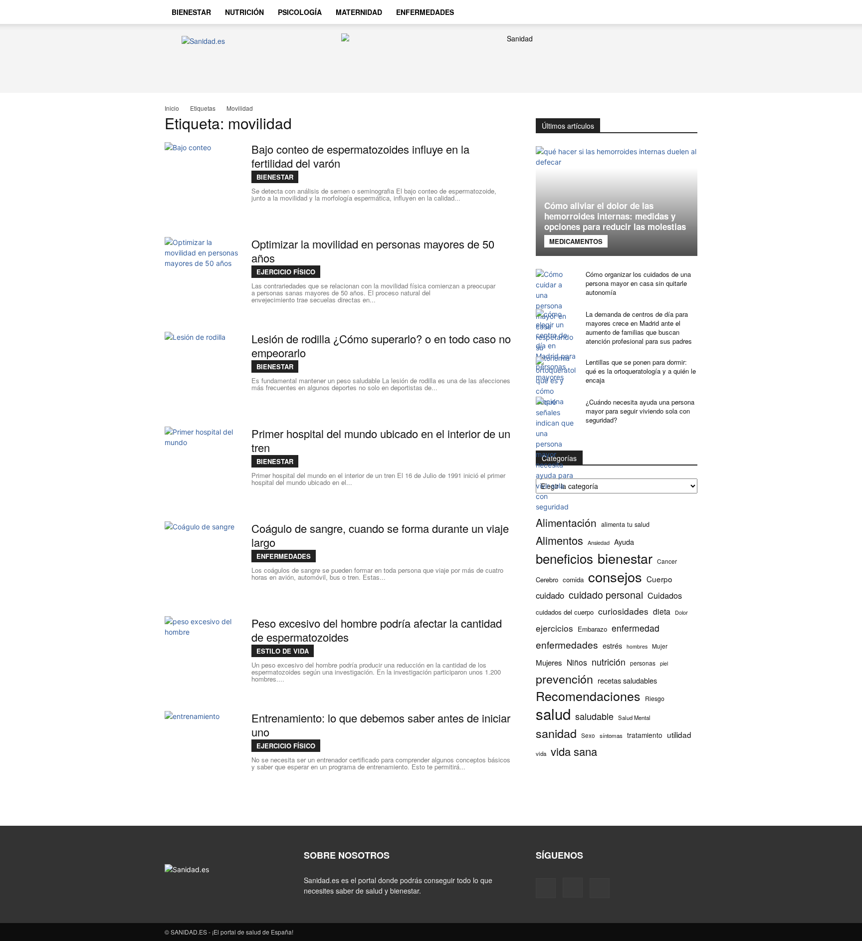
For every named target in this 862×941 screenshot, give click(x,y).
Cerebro (547, 579)
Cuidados (664, 595)
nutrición (609, 662)
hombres (637, 646)
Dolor (681, 612)
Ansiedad (599, 542)
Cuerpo (659, 579)
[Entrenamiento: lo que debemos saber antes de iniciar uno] (202, 748)
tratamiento (644, 735)
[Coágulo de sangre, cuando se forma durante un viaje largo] (202, 558)
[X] (663, 12)
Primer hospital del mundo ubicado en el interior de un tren (380, 440)
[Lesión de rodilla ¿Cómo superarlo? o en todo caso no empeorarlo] (202, 369)
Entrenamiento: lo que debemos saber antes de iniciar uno (380, 724)
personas (642, 663)
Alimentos (559, 540)
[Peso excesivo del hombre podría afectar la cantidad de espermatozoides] (202, 653)
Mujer (659, 646)
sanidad (556, 733)
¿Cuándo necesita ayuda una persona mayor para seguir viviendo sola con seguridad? (640, 411)
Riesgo (654, 698)
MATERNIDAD (359, 12)
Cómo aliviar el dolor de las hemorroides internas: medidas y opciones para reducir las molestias (615, 216)
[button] (685, 13)
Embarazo (592, 629)
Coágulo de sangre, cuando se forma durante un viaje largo (380, 535)
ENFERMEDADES (425, 12)
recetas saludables (627, 680)
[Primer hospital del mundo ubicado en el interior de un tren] (202, 464)
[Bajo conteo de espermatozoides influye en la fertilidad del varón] (202, 179)
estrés (612, 645)
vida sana (574, 751)
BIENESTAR (191, 12)
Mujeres (549, 662)
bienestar (625, 558)
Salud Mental (634, 717)
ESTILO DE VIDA (282, 651)
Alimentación (566, 522)
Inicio (172, 108)
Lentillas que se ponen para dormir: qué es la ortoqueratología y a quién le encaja (641, 371)
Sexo (588, 735)
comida (573, 579)
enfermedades (567, 644)
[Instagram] (646, 12)
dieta (661, 611)
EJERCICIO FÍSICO (285, 271)
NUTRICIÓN (244, 12)
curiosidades (623, 611)
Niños (577, 662)
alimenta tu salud (625, 524)
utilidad (679, 734)
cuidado (550, 595)
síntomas (611, 735)
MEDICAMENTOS (576, 241)
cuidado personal (606, 595)
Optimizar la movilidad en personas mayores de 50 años (372, 250)
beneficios (564, 558)
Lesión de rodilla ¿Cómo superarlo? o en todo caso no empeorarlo (381, 345)
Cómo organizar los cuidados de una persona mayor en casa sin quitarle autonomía (638, 283)
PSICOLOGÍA (300, 12)
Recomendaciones (588, 696)
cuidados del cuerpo (565, 612)
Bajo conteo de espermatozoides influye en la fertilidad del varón (360, 156)
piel (664, 663)
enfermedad (635, 628)
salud (553, 713)
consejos (615, 576)
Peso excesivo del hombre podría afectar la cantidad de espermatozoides (376, 630)
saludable (594, 716)
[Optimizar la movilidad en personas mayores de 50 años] (202, 274)
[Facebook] (629, 12)
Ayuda (624, 541)
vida (541, 753)
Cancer (667, 561)
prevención (564, 679)
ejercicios (554, 628)
